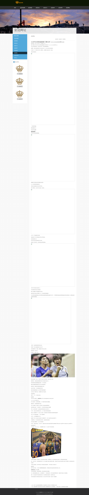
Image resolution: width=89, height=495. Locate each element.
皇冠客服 (30, 7)
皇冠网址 (68, 7)
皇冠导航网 (22, 7)
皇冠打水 (45, 7)
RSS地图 (48, 492)
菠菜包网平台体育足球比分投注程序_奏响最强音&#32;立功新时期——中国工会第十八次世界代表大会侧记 (51, 486)
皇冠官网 (60, 7)
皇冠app (15, 57)
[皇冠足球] (19, 3)
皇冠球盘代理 (33, 425)
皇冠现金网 (45, 494)
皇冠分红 (38, 7)
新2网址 (51, 494)
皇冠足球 (60, 39)
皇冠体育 (42, 494)
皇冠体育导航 (38, 494)
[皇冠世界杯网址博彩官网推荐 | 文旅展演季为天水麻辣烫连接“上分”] (20, 101)
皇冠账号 (53, 7)
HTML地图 (51, 492)
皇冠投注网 (16, 55)
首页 (15, 7)
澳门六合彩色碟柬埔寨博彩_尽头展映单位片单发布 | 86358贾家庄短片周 (45, 485)
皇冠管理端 (33, 393)
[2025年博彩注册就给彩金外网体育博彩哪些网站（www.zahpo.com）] (20, 88)
